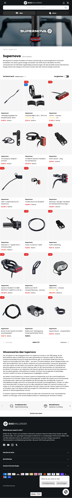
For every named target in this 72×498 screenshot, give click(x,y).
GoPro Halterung (55, 245)
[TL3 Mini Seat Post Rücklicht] (36, 182)
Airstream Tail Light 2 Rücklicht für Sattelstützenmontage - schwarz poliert (59, 203)
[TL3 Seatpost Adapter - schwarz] (12, 138)
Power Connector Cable (33, 245)
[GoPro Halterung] (60, 225)
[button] (68, 3)
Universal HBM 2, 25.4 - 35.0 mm (36, 116)
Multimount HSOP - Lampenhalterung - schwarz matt (35, 289)
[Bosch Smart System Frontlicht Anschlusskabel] (12, 311)
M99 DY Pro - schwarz (56, 288)
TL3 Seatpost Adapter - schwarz (9, 160)
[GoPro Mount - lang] (60, 138)
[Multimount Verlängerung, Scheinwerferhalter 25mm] (36, 311)
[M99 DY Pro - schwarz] (60, 268)
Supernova (13, 49)
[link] (14, 342)
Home (5, 49)
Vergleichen (58, 76)
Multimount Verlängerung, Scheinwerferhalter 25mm (34, 332)
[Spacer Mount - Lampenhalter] (60, 311)
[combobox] (36, 7)
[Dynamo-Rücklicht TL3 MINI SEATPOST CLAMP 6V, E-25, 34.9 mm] (12, 268)
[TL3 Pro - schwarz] (60, 95)
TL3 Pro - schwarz (55, 116)
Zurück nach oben (36, 413)
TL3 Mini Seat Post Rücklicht (34, 202)
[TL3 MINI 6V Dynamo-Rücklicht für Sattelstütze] (36, 138)
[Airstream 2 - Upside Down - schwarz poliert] (12, 225)
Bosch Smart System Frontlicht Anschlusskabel (12, 332)
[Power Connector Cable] (36, 225)
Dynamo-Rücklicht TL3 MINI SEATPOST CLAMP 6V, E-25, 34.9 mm (11, 289)
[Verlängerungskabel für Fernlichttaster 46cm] (12, 95)
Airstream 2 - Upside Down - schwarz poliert (11, 246)
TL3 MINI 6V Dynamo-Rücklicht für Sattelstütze (35, 160)
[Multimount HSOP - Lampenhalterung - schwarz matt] (36, 268)
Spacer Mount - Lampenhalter (59, 331)
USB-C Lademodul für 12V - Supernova (10, 203)
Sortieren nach (8, 76)
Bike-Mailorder (11, 486)
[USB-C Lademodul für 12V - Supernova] (12, 182)
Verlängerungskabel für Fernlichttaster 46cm (9, 117)
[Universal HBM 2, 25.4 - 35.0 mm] (36, 95)
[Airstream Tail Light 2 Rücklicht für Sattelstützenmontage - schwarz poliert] (60, 182)
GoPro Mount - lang (56, 159)
